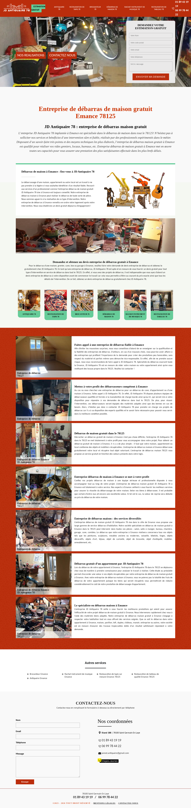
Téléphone (21, 743)
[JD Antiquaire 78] (16, 8)
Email (18, 731)
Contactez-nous (128, 803)
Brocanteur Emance (39, 674)
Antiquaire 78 (59, 8)
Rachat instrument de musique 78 (134, 8)
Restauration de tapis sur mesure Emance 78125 (110, 675)
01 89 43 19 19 (111, 740)
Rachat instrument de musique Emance (78, 675)
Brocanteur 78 (95, 8)
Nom (18, 720)
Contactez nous (62, 55)
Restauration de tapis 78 (76, 8)
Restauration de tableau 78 (158, 8)
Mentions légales (104, 803)
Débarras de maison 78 (112, 8)
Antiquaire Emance (38, 678)
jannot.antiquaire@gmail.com (115, 753)
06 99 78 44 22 (111, 746)
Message (20, 754)
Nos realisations (30, 55)
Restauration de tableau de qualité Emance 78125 (146, 675)
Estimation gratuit (38, 8)
